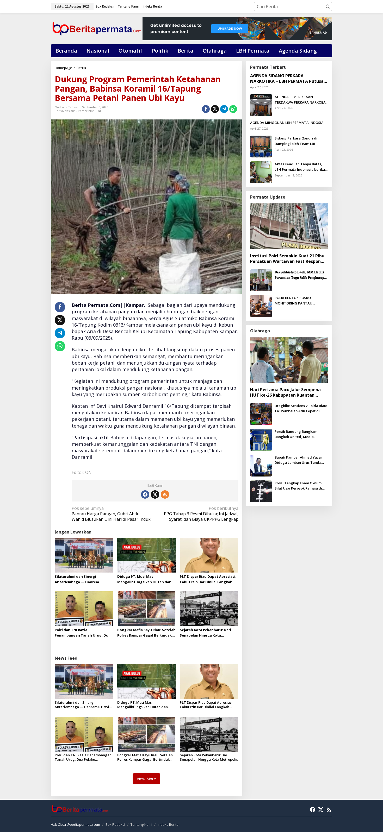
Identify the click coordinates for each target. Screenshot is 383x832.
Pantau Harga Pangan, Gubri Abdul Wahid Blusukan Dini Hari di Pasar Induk (111, 514)
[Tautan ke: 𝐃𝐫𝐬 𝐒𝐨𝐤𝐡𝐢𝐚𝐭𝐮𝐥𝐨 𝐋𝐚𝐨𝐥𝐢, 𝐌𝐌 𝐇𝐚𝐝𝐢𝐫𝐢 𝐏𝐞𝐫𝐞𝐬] (261, 280)
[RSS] (165, 494)
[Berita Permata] (97, 28)
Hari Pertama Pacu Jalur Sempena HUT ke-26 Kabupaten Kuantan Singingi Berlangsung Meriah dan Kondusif (285, 392)
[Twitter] (155, 494)
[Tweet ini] (215, 109)
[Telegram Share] (224, 109)
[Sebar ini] (206, 109)
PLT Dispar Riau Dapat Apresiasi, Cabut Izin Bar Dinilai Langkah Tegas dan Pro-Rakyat (208, 579)
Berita (59, 111)
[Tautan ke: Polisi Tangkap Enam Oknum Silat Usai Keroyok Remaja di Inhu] (261, 491)
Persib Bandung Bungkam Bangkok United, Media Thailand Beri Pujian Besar (297, 434)
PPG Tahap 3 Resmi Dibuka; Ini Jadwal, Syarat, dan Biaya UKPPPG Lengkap (201, 514)
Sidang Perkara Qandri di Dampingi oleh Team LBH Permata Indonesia (296, 141)
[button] (327, 6)
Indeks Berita (168, 824)
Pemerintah (86, 111)
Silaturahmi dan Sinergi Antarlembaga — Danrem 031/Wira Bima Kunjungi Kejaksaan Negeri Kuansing (78, 579)
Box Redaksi (115, 824)
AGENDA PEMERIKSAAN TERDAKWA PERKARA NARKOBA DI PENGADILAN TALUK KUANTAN (300, 99)
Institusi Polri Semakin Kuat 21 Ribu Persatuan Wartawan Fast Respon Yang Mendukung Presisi (287, 258)
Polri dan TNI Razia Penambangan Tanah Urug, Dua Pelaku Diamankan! (82, 632)
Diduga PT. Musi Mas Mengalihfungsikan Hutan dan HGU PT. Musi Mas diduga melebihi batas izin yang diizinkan (144, 579)
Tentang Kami (141, 824)
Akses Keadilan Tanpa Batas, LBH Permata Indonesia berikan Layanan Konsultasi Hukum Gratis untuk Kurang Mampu (301, 167)
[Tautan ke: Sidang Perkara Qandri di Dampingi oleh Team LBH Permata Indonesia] (261, 146)
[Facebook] (145, 494)
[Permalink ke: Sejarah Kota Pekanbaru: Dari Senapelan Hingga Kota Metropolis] (209, 608)
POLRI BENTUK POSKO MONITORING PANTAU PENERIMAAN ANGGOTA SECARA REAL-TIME (301, 300)
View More (146, 778)
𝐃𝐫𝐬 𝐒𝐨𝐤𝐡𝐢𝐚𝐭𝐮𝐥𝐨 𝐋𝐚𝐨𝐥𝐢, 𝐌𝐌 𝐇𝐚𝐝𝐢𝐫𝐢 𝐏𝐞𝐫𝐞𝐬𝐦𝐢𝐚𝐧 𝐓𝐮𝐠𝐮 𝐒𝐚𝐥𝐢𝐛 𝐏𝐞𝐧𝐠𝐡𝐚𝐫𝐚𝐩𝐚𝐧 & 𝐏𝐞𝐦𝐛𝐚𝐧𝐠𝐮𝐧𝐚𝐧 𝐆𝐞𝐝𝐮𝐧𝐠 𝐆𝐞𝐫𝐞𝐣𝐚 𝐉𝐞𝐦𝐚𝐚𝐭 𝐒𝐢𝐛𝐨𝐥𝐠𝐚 (301, 275)
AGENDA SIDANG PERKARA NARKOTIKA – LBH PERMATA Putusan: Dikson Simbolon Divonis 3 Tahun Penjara (288, 78)
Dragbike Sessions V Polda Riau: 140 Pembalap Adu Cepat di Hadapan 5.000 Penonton (301, 408)
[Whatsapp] (233, 109)
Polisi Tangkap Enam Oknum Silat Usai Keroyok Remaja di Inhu (298, 486)
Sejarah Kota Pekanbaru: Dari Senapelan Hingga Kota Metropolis (205, 632)
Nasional (70, 111)
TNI (98, 111)
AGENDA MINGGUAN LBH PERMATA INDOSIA (287, 122)
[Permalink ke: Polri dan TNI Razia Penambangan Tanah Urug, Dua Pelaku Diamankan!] (84, 608)
